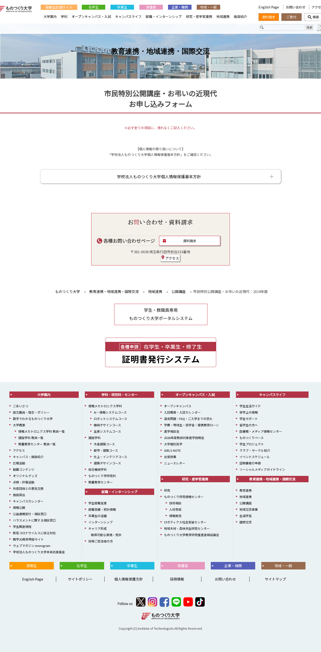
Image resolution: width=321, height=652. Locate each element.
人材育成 (175, 509)
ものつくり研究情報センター (184, 496)
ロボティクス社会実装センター (185, 522)
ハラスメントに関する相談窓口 (34, 520)
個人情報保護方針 (128, 579)
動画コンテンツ (23, 469)
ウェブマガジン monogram (31, 545)
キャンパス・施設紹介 (28, 456)
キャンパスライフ (128, 16)
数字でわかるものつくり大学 (33, 418)
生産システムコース (107, 431)
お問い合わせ (295, 7)
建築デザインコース (107, 463)
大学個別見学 (173, 444)
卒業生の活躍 (97, 516)
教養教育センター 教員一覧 (37, 444)
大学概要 (19, 425)
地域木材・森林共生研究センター (187, 528)
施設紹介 (240, 16)
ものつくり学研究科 (102, 476)
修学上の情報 (248, 412)
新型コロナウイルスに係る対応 (34, 533)
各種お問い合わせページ (128, 240)
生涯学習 (245, 516)
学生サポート (248, 418)
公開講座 (245, 503)
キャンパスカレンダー (28, 501)
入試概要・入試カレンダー (182, 412)
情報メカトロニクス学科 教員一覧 (41, 431)
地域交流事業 (248, 509)
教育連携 (245, 490)
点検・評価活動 (23, 482)
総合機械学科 (97, 469)
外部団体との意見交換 (28, 488)
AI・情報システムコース (110, 412)
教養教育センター (100, 482)
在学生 (93, 7)
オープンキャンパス (177, 406)
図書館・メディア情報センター (260, 431)
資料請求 (189, 240)
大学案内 (50, 16)
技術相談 (175, 503)
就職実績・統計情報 (102, 509)
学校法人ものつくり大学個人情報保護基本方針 (159, 176)
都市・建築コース (106, 450)
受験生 (31, 565)
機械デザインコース (107, 425)
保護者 (151, 7)
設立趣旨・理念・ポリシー (31, 412)
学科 (64, 16)
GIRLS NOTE (172, 450)
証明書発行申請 (250, 463)
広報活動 (19, 463)
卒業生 (122, 7)
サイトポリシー (80, 579)
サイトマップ (275, 579)
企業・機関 (180, 7)
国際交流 (245, 522)
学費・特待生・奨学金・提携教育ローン (191, 425)
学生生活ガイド (250, 406)
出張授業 (170, 456)
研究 (167, 490)
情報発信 (175, 516)
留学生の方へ (248, 425)
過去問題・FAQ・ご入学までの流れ (188, 418)
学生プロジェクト (251, 444)
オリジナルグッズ (25, 476)
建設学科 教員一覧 (30, 437)
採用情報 (177, 579)
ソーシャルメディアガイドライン (262, 469)
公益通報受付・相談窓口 (30, 514)
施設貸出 (19, 495)
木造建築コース (104, 444)
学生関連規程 (22, 526)
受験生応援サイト (58, 7)
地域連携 (223, 16)
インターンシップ (100, 522)
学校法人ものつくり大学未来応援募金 (39, 552)
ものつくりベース (251, 437)
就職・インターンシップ (164, 16)
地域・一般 (208, 7)
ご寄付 (291, 17)
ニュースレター (174, 463)
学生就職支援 (97, 503)
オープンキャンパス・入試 (91, 16)
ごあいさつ (20, 406)
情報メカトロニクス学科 (105, 406)
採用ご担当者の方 (100, 541)
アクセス (171, 258)
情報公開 (19, 507)
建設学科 (94, 437)
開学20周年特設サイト (28, 539)
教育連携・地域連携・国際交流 (160, 51)
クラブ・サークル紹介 (254, 450)
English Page (269, 7)
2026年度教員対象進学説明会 (184, 437)
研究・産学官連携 (199, 16)
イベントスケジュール (254, 456)
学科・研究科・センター (120, 394)
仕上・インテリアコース (110, 456)
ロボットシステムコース (110, 418)
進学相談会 (171, 431)
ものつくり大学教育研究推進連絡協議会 (191, 535)
